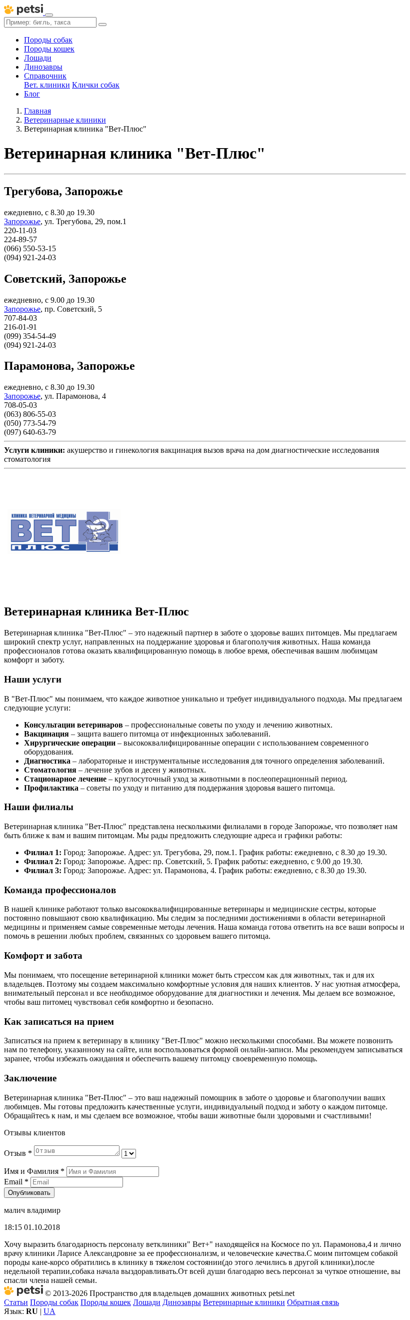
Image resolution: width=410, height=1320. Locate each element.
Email (16, 1181)
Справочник (45, 76)
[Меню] (49, 15)
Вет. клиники (47, 85)
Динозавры (43, 67)
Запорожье (22, 221)
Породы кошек (49, 49)
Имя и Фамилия (34, 1171)
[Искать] (102, 24)
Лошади (38, 58)
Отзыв (18, 1153)
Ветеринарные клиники (244, 1302)
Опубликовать (29, 1192)
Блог (32, 94)
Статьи (16, 1302)
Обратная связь (313, 1302)
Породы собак (48, 40)
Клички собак (96, 85)
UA (50, 1311)
